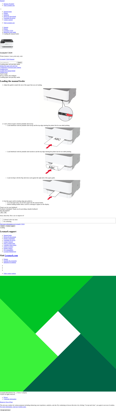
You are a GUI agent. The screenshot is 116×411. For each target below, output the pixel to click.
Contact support (10, 226)
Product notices (8, 248)
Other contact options (10, 273)
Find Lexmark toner (9, 243)
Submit (2, 226)
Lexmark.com (11, 255)
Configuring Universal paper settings (10, 67)
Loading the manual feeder (7, 71)
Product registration (9, 238)
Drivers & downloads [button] (10, 16)
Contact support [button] (8, 20)
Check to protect (8, 247)
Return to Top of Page (6, 402)
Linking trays (4, 72)
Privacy (6, 397)
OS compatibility (8, 250)
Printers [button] (6, 13)
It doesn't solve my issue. (11, 219)
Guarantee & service (9, 240)
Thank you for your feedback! (8, 207)
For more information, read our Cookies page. (13, 407)
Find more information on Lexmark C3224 (12, 224)
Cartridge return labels (10, 245)
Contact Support (8, 242)
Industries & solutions (10, 262)
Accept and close (5, 410)
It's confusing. (8, 221)
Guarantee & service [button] (9, 18)
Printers (6, 29)
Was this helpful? (5, 210)
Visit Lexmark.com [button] (9, 5)
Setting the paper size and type (8, 66)
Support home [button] (8, 11)
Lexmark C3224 (8, 30)
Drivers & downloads (10, 237)
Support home (8, 235)
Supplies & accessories (10, 261)
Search (20, 62)
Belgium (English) (9, 4)
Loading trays (4, 69)
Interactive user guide (10, 32)
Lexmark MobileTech (10, 251)
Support (6, 27)
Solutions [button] (6, 15)
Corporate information (10, 399)
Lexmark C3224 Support (7, 59)
